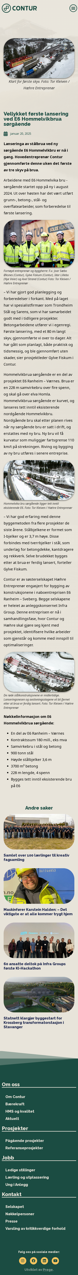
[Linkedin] (44, 1260)
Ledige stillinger (20, 1170)
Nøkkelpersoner (19, 1214)
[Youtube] (55, 1260)
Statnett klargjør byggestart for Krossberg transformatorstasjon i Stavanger (34, 1022)
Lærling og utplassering (27, 1177)
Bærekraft (14, 1104)
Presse (11, 1221)
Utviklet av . (39, 1270)
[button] (73, 8)
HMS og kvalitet (19, 1111)
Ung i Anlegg (16, 1184)
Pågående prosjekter (24, 1140)
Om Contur (15, 1097)
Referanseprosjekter (24, 1148)
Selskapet (14, 1206)
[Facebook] (33, 1260)
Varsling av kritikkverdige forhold (35, 1228)
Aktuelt (12, 1118)
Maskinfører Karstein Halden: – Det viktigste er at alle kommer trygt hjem (38, 911)
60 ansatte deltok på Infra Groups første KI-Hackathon (35, 966)
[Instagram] (22, 1260)
